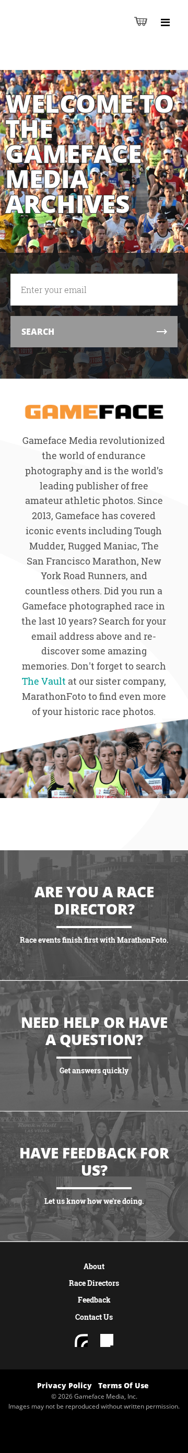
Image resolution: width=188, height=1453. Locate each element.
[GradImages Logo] (75, 58)
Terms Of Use (123, 1385)
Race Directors (94, 1283)
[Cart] (140, 21)
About (94, 1266)
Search (37, 331)
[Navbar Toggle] (165, 22)
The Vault (44, 681)
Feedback (94, 1300)
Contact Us (94, 1317)
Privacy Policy (64, 1385)
